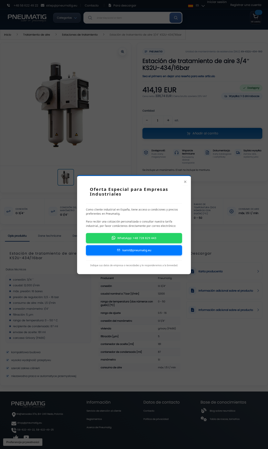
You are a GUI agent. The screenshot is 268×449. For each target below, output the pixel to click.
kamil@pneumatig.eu (136, 250)
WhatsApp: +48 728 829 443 (136, 238)
